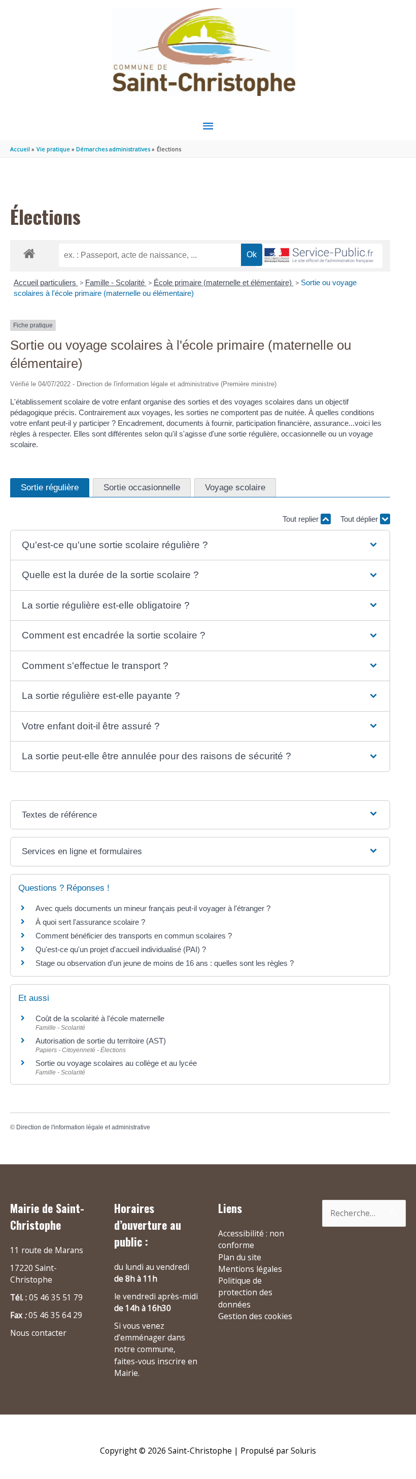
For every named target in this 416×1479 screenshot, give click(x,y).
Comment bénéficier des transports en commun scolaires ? (134, 935)
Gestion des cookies (255, 1316)
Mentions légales (250, 1268)
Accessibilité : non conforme (251, 1239)
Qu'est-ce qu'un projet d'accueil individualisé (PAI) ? (121, 949)
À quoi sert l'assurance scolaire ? (90, 922)
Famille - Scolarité (116, 282)
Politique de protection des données (245, 1292)
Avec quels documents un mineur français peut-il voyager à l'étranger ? (153, 908)
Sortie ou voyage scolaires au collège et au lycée (116, 1063)
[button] (200, 545)
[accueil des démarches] (29, 252)
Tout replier (302, 519)
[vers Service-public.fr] (319, 256)
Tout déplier (360, 519)
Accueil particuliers (46, 282)
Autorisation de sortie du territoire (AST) (101, 1040)
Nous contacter (38, 1332)
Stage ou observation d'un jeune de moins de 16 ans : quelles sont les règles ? (165, 963)
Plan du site (239, 1257)
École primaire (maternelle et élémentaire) (224, 282)
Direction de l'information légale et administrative (83, 1127)
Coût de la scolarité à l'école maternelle (100, 1018)
